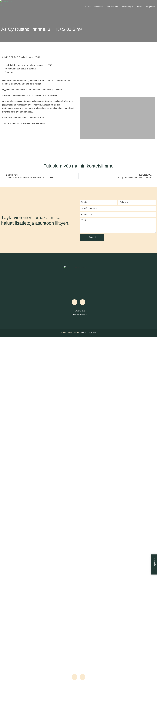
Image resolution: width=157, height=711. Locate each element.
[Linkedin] (82, 302)
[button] (82, 70)
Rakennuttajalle (127, 7)
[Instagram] (74, 302)
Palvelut (140, 7)
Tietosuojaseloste (88, 332)
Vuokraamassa (112, 7)
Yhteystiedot (150, 7)
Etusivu (88, 7)
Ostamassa (98, 7)
